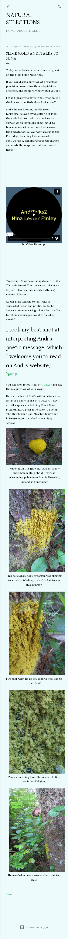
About (22, 30)
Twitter (47, 384)
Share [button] (9, 894)
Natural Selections (23, 18)
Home (10, 30)
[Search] (59, 6)
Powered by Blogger (37, 927)
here (11, 374)
